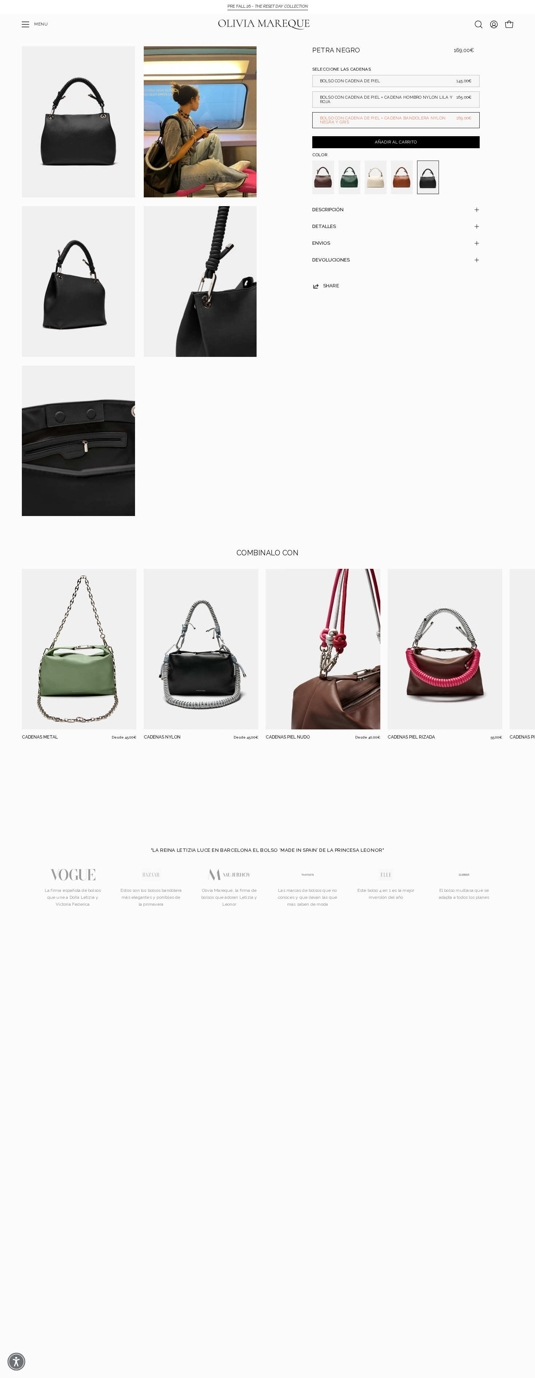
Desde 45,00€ (124, 737)
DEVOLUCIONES (331, 260)
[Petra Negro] (428, 177)
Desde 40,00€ (367, 737)
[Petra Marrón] (402, 177)
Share (331, 285)
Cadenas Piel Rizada (411, 737)
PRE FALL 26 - (267, 6)
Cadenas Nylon (162, 737)
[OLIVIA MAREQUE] (263, 24)
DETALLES (324, 226)
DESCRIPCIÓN (328, 209)
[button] (478, 24)
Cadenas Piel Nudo (288, 737)
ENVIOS (321, 243)
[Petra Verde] (349, 177)
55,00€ (496, 737)
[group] (267, 6)
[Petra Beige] (376, 177)
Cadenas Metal (40, 737)
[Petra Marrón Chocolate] (323, 177)
